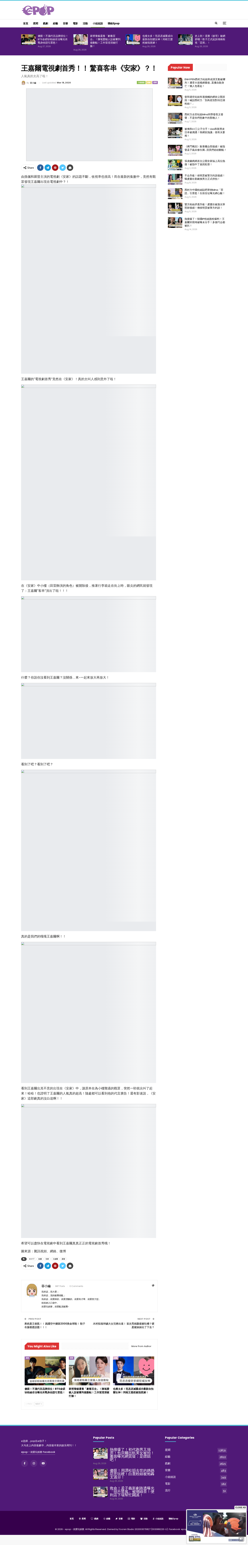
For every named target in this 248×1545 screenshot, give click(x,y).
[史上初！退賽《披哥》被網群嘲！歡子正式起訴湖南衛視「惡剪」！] (185, 39)
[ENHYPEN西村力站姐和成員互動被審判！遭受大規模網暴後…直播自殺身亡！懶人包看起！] (175, 83)
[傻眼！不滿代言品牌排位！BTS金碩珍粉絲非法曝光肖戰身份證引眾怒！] (28, 39)
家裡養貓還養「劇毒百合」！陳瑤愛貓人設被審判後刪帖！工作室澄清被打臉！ (105, 41)
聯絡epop (114, 23)
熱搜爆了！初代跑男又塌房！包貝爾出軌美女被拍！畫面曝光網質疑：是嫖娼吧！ (132, 1454)
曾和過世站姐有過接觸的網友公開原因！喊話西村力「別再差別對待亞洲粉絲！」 (205, 100)
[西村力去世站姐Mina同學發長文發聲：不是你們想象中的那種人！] (175, 118)
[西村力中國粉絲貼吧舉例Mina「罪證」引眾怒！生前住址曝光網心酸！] (175, 193)
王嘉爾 (55, 1259)
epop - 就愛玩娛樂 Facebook (38, 1452)
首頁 (25, 23)
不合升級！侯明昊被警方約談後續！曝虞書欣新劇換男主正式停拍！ (205, 177)
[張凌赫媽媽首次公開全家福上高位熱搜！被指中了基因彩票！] (175, 164)
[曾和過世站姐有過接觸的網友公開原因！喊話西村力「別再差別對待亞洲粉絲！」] (175, 100)
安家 (47, 1259)
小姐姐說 (98, 23)
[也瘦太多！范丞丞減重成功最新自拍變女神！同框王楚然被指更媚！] (133, 39)
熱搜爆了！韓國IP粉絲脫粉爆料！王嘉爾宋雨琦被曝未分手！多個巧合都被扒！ (205, 222)
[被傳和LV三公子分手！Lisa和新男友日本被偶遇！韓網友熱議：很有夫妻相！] (175, 132)
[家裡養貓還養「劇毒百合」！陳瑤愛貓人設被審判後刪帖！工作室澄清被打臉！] (80, 39)
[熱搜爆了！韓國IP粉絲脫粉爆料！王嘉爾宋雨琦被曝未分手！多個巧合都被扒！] (175, 222)
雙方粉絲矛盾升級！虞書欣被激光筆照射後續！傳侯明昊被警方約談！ (205, 206)
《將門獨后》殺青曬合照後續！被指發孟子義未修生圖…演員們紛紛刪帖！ (206, 148)
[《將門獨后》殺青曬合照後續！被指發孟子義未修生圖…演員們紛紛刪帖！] (175, 150)
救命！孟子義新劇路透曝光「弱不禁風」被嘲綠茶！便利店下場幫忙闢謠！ (132, 1492)
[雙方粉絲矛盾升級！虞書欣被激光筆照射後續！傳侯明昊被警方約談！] (175, 208)
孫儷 (40, 1259)
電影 (75, 23)
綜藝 (55, 23)
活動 (85, 23)
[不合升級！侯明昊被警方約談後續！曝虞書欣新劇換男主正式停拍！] (175, 179)
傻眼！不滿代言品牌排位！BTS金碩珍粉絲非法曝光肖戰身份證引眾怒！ (53, 39)
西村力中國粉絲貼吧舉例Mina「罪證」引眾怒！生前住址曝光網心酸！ (205, 191)
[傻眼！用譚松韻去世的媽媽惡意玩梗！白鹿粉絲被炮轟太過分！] (100, 1474)
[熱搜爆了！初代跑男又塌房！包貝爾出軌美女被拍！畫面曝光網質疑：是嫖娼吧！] (100, 1453)
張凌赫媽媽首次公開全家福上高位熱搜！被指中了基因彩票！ (205, 162)
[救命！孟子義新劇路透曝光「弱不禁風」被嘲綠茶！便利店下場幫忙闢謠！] (100, 1492)
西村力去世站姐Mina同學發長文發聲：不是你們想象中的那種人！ (204, 116)
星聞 (35, 23)
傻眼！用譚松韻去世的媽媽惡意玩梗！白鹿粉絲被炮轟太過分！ (132, 1474)
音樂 (65, 23)
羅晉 (63, 1259)
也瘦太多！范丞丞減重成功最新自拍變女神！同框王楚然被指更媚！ (157, 39)
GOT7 (31, 1259)
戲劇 (45, 23)
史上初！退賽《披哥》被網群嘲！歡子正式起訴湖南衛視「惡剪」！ (210, 39)
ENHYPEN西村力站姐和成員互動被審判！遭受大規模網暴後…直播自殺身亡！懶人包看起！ (205, 82)
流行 (167, 1490)
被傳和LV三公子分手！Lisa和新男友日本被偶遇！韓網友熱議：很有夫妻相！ (205, 132)
